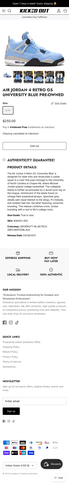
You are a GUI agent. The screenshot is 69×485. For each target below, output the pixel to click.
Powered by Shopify (28, 473)
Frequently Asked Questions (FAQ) (21, 342)
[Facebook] (5, 322)
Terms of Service (12, 361)
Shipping (7, 133)
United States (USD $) (17, 465)
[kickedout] (34, 11)
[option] (34, 44)
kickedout (14, 473)
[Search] (11, 10)
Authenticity (9, 366)
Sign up (11, 411)
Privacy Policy (10, 356)
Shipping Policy (11, 346)
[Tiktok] (17, 322)
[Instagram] (11, 322)
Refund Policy (10, 351)
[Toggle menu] (3, 10)
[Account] (58, 10)
